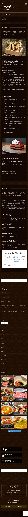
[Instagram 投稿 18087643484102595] (7, 394)
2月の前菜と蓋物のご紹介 (7, 297)
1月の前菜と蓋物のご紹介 (7, 301)
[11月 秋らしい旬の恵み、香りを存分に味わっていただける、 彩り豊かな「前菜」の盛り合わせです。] (20, 408)
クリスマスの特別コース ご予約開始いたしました (13, 311)
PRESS (2, 347)
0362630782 (7, 170)
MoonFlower (3, 359)
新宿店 (2, 334)
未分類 (2, 343)
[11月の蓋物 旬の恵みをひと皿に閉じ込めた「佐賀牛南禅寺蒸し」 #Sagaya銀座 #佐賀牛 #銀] (7, 408)
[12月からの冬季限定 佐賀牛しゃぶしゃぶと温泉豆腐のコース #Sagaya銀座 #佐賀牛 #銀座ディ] (20, 394)
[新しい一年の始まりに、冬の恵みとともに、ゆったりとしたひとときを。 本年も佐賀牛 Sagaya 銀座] (7, 381)
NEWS (2, 363)
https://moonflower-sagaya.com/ (9, 173)
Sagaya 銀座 (3, 355)
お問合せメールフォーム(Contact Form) (14, 506)
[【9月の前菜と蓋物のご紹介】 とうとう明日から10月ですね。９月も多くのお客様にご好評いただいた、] (20, 422)
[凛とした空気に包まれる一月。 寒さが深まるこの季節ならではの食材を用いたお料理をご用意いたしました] (20, 381)
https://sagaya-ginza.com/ (9, 171)
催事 (2, 338)
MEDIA (2, 351)
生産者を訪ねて (4, 292)
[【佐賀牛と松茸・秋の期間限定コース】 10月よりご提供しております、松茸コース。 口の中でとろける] (7, 422)
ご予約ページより (6, 218)
